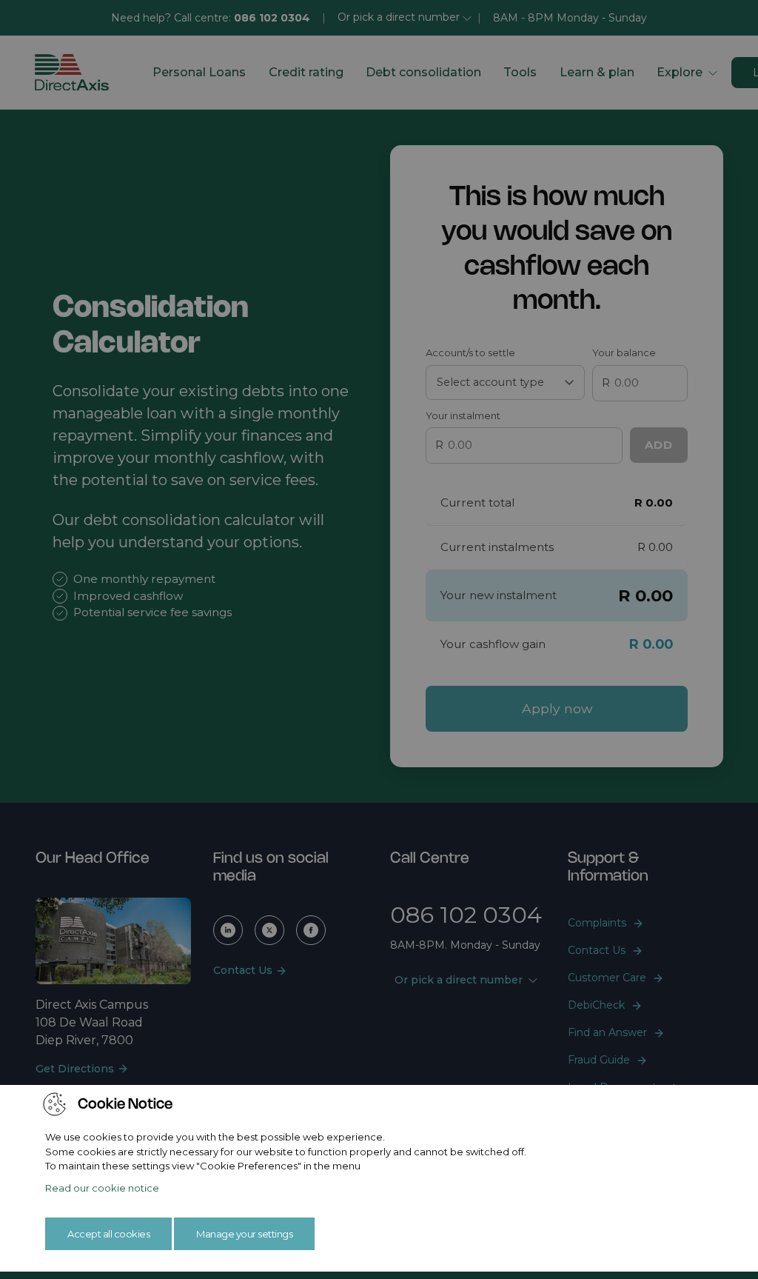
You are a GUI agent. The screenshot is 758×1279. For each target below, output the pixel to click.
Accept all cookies (108, 1234)
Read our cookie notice (102, 1188)
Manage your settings (244, 1234)
